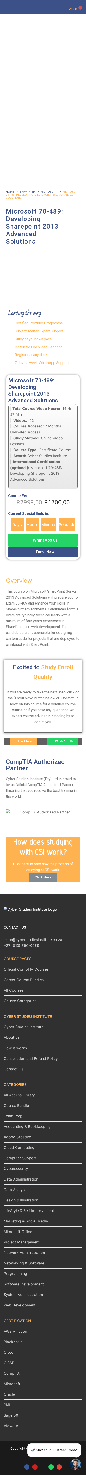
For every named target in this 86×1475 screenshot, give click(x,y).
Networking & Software (24, 1263)
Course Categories (20, 1000)
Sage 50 (11, 1415)
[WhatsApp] (51, 1467)
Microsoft (49, 191)
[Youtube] (34, 1467)
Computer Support (20, 1158)
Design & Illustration (21, 1200)
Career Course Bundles (24, 979)
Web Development (20, 1305)
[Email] (59, 1467)
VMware (11, 1425)
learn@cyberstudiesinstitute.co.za (33, 939)
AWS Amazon (15, 1331)
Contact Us (13, 1069)
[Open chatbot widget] (75, 1464)
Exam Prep (27, 191)
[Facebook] (26, 1467)
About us (11, 1037)
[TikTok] (43, 1467)
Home (10, 191)
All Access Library (19, 1095)
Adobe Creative (17, 1137)
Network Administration (24, 1252)
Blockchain (13, 1341)
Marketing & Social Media (26, 1221)
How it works (15, 1048)
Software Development (24, 1284)
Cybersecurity (16, 1168)
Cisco (9, 1352)
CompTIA (12, 1373)
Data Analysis (15, 1189)
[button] (43, 540)
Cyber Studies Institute (23, 1026)
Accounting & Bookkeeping (27, 1126)
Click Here (43, 877)
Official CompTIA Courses (26, 969)
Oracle (9, 1394)
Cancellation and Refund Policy (31, 1058)
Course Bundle (16, 1105)
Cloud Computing (19, 1147)
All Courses (13, 990)
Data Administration (21, 1179)
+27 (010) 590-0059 (21, 945)
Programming (15, 1273)
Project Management (22, 1242)
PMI (7, 1404)
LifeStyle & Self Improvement (29, 1210)
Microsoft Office (18, 1231)
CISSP (9, 1362)
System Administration (23, 1294)
